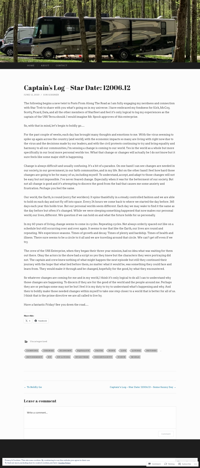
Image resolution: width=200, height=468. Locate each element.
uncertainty (103, 357)
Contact (61, 65)
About (45, 65)
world (135, 357)
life (123, 350)
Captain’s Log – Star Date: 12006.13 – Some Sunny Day (143, 387)
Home (30, 65)
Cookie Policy (64, 463)
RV (49, 357)
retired (151, 350)
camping (32, 350)
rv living (63, 357)
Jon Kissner (51, 95)
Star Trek (82, 357)
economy (66, 350)
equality (83, 350)
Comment (166, 434)
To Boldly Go (33, 387)
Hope (112, 350)
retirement (34, 357)
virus (121, 357)
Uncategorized (38, 341)
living (136, 350)
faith (99, 350)
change (49, 350)
